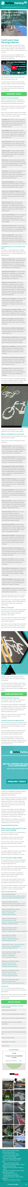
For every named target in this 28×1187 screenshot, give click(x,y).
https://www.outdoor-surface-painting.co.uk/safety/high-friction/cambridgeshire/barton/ (9, 955)
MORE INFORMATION (14, 694)
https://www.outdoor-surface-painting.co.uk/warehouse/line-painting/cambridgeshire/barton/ (10, 964)
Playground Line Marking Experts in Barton (13, 1170)
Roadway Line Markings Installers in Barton (14, 1164)
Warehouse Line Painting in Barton (11, 1180)
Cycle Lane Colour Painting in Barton (12, 1158)
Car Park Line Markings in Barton (11, 1155)
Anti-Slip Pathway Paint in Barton (11, 1175)
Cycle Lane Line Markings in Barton (12, 1159)
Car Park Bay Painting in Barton (11, 1153)
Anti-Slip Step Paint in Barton (10, 1173)
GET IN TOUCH (14, 1002)
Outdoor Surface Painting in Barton (10, 1150)
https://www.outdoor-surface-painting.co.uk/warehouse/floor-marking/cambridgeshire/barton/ (10, 974)
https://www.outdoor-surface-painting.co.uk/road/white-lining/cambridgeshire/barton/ (9, 912)
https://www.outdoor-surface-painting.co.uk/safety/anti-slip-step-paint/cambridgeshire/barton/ (10, 938)
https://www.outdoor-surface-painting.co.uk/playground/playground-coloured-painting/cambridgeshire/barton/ (14, 922)
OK (20, 1060)
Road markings (5, 722)
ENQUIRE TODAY (14, 94)
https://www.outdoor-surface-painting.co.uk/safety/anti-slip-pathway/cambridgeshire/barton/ (13, 946)
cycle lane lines (15, 803)
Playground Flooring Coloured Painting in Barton (13, 1168)
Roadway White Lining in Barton (11, 1163)
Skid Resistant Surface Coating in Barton (13, 1176)
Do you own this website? (11, 1060)
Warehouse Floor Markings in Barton (12, 1181)
